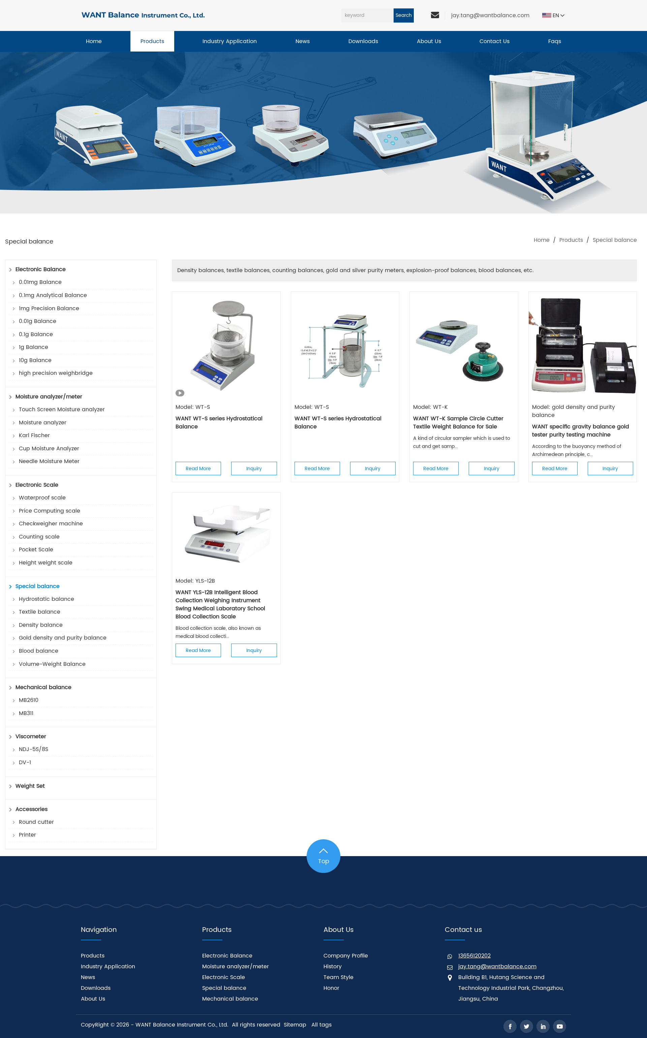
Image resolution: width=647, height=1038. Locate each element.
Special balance (224, 988)
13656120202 (474, 955)
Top (323, 861)
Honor (331, 988)
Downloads (96, 988)
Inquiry (254, 469)
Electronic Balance (227, 955)
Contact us (463, 930)
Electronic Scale (223, 977)
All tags (321, 1024)
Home (542, 240)
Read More (198, 469)
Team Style (338, 977)
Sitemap (295, 1024)
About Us (93, 999)
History (333, 966)
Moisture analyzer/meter (235, 966)
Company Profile (346, 955)
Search (404, 15)
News (88, 977)
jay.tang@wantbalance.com (490, 15)
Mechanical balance (230, 999)
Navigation (99, 930)
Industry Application (108, 966)
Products (571, 240)
